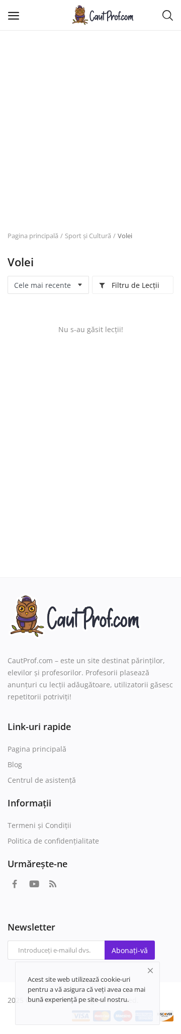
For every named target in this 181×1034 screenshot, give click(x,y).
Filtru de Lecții (134, 285)
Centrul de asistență (42, 780)
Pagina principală (33, 235)
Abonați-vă (130, 950)
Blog (15, 764)
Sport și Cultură (88, 235)
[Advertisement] (90, 125)
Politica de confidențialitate (53, 841)
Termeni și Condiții (39, 825)
